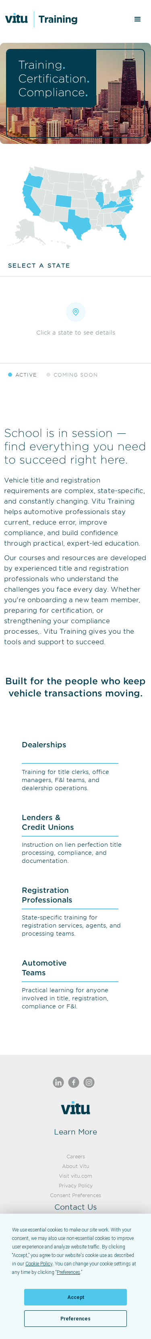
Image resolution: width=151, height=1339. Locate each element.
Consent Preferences (75, 1195)
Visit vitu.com (75, 1175)
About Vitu (75, 1166)
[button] (137, 19)
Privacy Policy (76, 1185)
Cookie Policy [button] (38, 1264)
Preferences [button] (68, 1272)
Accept (75, 1297)
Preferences (75, 1319)
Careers (75, 1156)
